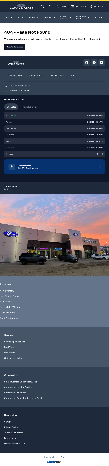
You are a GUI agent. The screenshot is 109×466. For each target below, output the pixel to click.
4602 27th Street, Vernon (19, 86)
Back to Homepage (15, 47)
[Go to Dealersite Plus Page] (54, 461)
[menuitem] (9, 17)
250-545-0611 (24, 91)
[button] (42, 6)
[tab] (11, 106)
